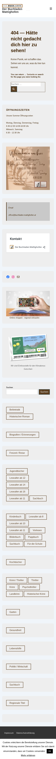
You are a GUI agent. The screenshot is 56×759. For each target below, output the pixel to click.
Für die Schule (34, 544)
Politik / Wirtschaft (18, 666)
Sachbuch (38, 498)
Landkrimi (14, 594)
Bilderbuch (15, 537)
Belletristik (14, 409)
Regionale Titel (17, 703)
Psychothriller (29, 587)
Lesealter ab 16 (17, 491)
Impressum (9, 733)
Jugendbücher (16, 471)
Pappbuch (33, 537)
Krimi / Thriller (16, 580)
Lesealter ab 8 (36, 516)
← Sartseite (29, 74)
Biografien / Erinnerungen (22, 434)
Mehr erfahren (28, 755)
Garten (12, 612)
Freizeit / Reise (17, 453)
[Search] (14, 89)
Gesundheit (15, 630)
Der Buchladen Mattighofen (12, 10)
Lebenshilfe (15, 648)
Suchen (9, 387)
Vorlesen (37, 530)
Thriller (34, 580)
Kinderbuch (15, 516)
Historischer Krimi (36, 594)
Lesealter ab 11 (17, 498)
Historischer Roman (19, 416)
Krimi (12, 587)
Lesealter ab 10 (17, 523)
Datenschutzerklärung (25, 733)
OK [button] (49, 751)
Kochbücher (15, 562)
